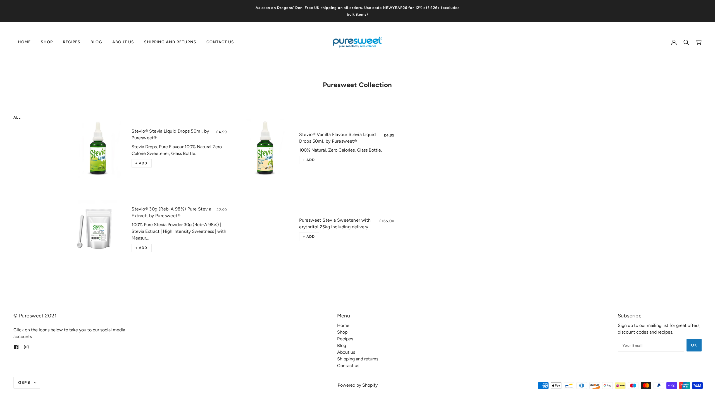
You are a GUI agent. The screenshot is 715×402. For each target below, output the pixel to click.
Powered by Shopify (358, 385)
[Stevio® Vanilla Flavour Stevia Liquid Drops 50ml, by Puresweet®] (265, 148)
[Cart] (698, 42)
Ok (694, 345)
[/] (357, 41)
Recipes (345, 338)
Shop (342, 332)
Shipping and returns (357, 359)
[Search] (686, 42)
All (17, 117)
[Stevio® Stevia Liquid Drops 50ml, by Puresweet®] (97, 148)
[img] (16, 346)
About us (346, 352)
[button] (142, 163)
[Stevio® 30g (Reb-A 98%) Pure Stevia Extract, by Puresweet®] (97, 229)
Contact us (348, 365)
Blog (341, 345)
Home (343, 325)
